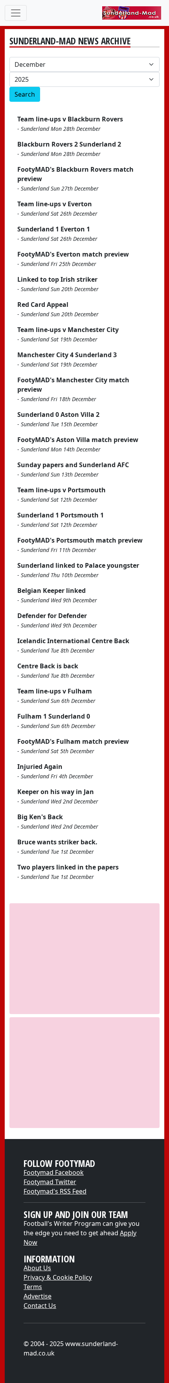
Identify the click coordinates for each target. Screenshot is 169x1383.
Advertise (37, 1296)
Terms (33, 1286)
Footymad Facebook (54, 1172)
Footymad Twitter (50, 1182)
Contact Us (40, 1305)
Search (25, 94)
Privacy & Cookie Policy (58, 1277)
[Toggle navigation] (16, 13)
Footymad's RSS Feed (55, 1191)
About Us (37, 1268)
